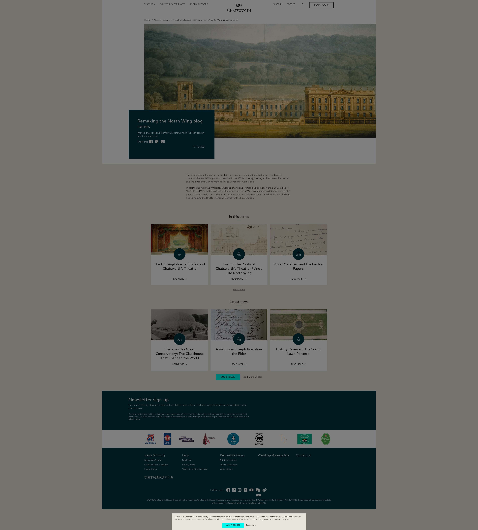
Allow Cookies (233, 525)
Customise (250, 525)
